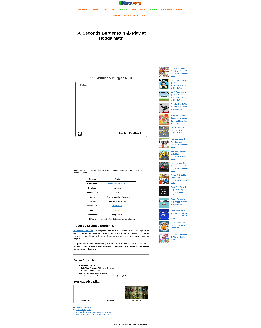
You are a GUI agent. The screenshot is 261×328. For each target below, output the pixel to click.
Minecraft (145, 15)
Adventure (123, 9)
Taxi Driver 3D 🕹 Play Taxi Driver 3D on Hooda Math (178, 130)
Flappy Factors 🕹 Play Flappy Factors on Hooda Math (179, 201)
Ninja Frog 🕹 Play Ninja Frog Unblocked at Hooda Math (94, 312)
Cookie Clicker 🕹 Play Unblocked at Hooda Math (178, 225)
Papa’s (133, 9)
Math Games (82, 9)
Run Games (153, 9)
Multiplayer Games (131, 15)
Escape (95, 9)
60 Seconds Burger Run (117, 184)
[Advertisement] (111, 58)
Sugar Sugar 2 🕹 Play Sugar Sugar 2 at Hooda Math (93, 314)
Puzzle (105, 9)
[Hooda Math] (130, 3)
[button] (130, 21)
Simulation (116, 15)
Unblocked (179, 9)
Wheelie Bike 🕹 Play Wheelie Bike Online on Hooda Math (179, 106)
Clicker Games (166, 9)
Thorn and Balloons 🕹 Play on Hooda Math (179, 236)
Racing (142, 9)
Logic (113, 9)
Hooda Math (117, 206)
